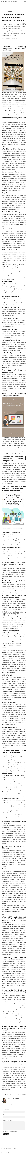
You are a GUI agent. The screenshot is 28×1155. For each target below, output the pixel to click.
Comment (6, 1134)
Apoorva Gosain (13, 1099)
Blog (3, 11)
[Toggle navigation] (25, 1)
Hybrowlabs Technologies (9, 1)
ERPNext (4, 122)
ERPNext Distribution (10, 111)
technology (10, 11)
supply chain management (10, 376)
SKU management (7, 773)
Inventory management (8, 92)
